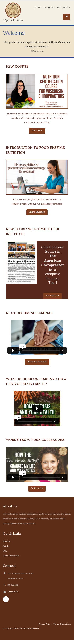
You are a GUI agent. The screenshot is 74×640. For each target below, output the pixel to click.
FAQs (5, 551)
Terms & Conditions (62, 624)
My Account (65, 7)
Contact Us (41, 7)
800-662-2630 (13, 585)
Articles (6, 546)
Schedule (6, 541)
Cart (53, 7)
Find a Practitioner (11, 556)
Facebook (6, 599)
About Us (10, 506)
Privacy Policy (45, 624)
